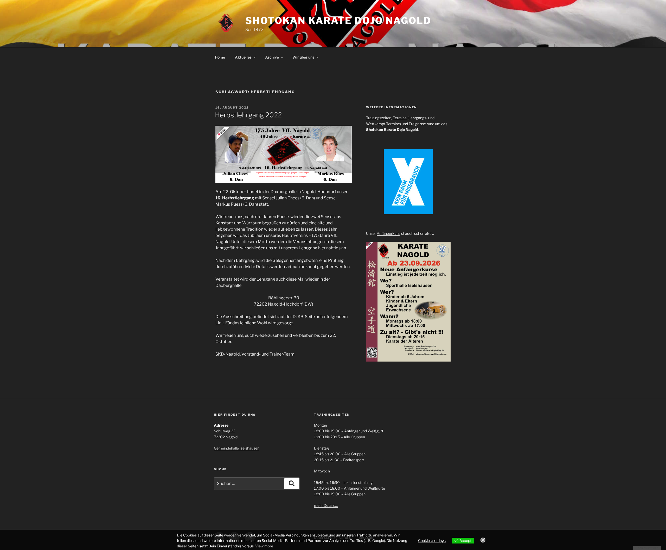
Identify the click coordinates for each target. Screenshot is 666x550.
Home (220, 57)
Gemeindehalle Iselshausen (236, 448)
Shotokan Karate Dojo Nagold (338, 20)
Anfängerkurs (388, 233)
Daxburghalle (228, 285)
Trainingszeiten (378, 118)
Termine (400, 118)
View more (264, 546)
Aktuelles (243, 57)
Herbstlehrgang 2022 (248, 115)
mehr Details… (326, 505)
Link (219, 322)
